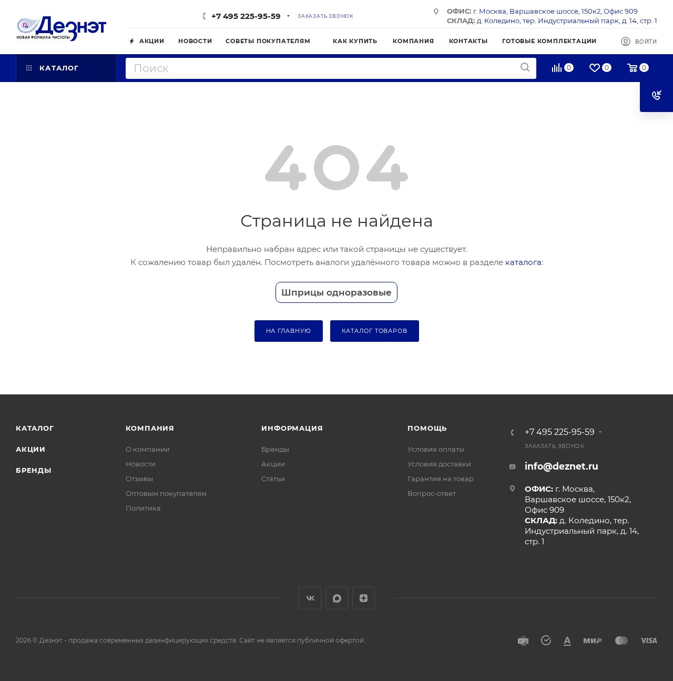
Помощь (427, 428)
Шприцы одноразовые (336, 292)
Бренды (34, 470)
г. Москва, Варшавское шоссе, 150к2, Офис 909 (555, 11)
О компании (148, 449)
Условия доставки (439, 464)
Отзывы (139, 478)
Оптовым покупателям (166, 493)
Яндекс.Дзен (363, 598)
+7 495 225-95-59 (246, 16)
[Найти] (525, 67)
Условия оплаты (435, 449)
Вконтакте (310, 598)
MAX (336, 598)
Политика (143, 508)
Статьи (273, 478)
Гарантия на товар (440, 478)
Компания (150, 428)
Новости (141, 464)
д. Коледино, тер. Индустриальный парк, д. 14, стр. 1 (567, 20)
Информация (292, 428)
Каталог (35, 428)
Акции (31, 449)
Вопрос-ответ (431, 493)
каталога (523, 262)
